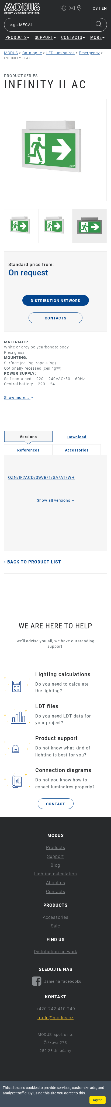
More (96, 37)
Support (55, 856)
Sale (55, 925)
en (104, 8)
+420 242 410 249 (55, 1008)
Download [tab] (76, 437)
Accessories (55, 917)
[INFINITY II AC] (55, 150)
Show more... (17, 397)
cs (95, 8)
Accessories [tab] (77, 450)
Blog (55, 865)
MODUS (11, 53)
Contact (55, 804)
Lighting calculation (55, 873)
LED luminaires (60, 53)
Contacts (56, 318)
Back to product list (33, 562)
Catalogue (32, 53)
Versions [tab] (28, 437)
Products (55, 847)
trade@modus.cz (55, 1017)
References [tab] (28, 450)
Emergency (89, 53)
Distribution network (56, 300)
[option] (55, 150)
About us (55, 882)
